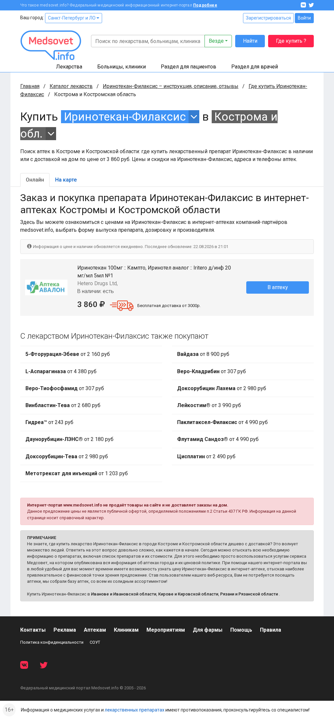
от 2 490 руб (206, 456)
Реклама (64, 630)
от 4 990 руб (222, 422)
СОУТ (95, 642)
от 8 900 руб (203, 354)
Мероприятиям (165, 630)
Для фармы (207, 630)
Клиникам (126, 630)
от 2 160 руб (67, 354)
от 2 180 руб (69, 439)
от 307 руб (64, 388)
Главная (29, 86)
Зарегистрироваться (268, 18)
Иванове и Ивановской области (123, 594)
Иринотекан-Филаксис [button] (125, 116)
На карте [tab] (66, 180)
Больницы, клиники (121, 67)
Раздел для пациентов (188, 67)
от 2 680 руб (62, 405)
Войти (304, 18)
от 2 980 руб (66, 456)
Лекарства (69, 67)
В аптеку (277, 287)
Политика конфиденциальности (52, 642)
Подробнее (205, 5)
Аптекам (95, 630)
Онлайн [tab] (35, 180)
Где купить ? (291, 41)
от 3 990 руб (209, 405)
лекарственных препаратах (134, 709)
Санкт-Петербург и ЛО (72, 18)
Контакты (33, 630)
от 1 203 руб (76, 473)
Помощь (241, 630)
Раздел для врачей (254, 67)
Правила (270, 630)
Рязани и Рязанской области (249, 594)
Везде (216, 41)
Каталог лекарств (71, 86)
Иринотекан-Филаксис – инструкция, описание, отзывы (170, 86)
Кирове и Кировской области (188, 594)
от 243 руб (49, 422)
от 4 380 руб (61, 371)
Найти (250, 41)
